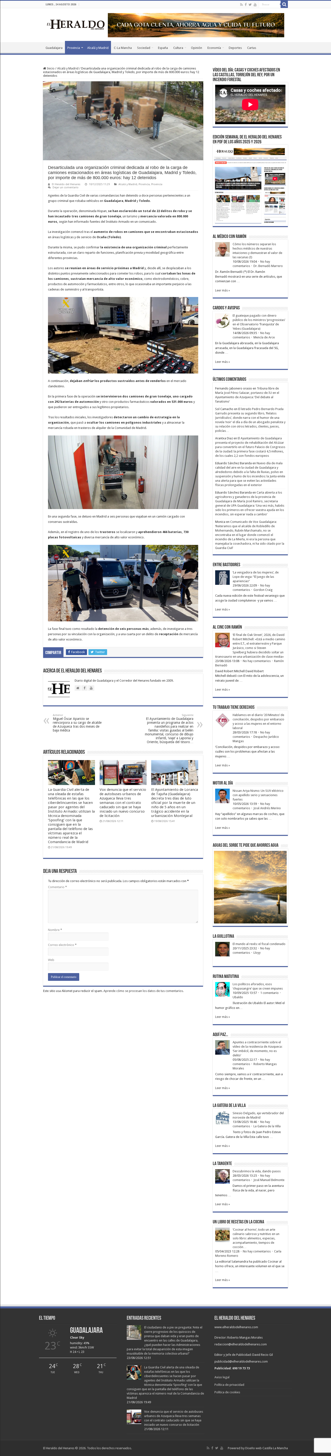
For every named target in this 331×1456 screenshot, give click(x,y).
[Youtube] (255, 5)
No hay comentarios (257, 661)
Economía (214, 48)
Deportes (235, 48)
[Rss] (241, 5)
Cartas (251, 48)
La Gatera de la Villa (267, 1126)
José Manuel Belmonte (268, 1180)
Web (51, 960)
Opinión (196, 48)
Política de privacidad (229, 1385)
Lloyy (256, 952)
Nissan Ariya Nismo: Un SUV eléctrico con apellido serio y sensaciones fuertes (258, 795)
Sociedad (143, 48)
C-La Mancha (123, 48)
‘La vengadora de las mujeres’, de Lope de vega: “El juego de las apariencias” (256, 577)
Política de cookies (227, 1392)
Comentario (57, 887)
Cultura (178, 48)
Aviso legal (221, 1377)
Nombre (55, 930)
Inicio (50, 68)
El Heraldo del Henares (66, 184)
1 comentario (269, 993)
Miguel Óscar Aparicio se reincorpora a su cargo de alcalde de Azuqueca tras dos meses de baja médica (77, 723)
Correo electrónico (62, 945)
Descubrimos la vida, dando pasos (257, 1171)
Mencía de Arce (264, 337)
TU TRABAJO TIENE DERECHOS (233, 707)
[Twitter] (250, 5)
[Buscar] (284, 4)
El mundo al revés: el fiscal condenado (259, 944)
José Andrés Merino (267, 808)
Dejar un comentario (66, 187)
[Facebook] (245, 5)
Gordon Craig (263, 590)
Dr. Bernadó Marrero (268, 266)
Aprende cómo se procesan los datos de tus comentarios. (143, 991)
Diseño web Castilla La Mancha (266, 1448)
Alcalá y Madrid (98, 48)
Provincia (73, 48)
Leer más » (222, 290)
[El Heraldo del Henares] (76, 24)
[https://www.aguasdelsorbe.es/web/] (196, 25)
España (163, 48)
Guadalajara (54, 48)
